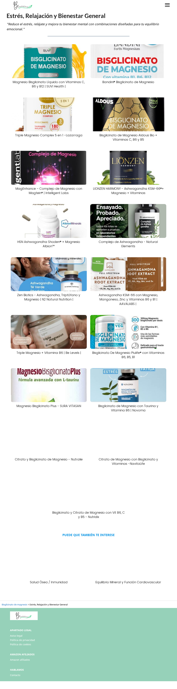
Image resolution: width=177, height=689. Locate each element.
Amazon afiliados (20, 659)
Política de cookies (20, 644)
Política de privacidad (22, 640)
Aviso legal (16, 635)
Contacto (15, 675)
